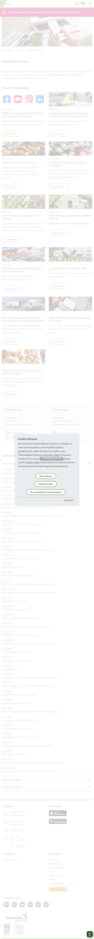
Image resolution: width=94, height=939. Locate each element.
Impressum (68, 500)
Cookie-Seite (33, 462)
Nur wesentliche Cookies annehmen (45, 492)
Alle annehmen (45, 476)
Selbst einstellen (46, 484)
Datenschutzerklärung (52, 458)
